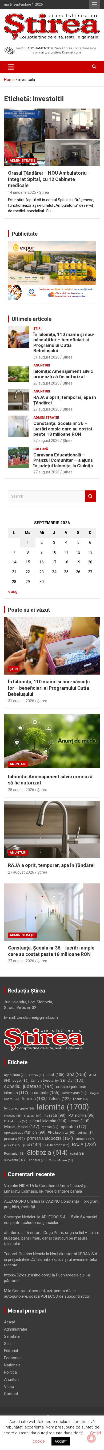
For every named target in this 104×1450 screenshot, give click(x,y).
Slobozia (47, 1152)
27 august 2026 (46, 409)
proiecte (12, 1145)
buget (21, 1080)
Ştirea (44, 192)
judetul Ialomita (48, 1121)
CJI (76, 1080)
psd (32, 1144)
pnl (39, 1132)
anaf (55, 1075)
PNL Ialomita (61, 1132)
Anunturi (41, 365)
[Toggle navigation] (11, 67)
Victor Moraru (61, 1160)
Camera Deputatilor (48, 1080)
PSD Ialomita (56, 1145)
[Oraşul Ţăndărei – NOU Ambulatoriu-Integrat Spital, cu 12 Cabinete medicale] (52, 137)
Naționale (12, 1365)
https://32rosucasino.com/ (27, 1275)
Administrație (22, 160)
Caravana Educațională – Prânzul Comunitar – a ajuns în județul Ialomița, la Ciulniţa (63, 460)
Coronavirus (74, 1093)
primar (86, 1132)
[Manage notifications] (91, 1438)
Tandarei (37, 1160)
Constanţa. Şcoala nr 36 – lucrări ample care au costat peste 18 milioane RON (63, 429)
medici (50, 1127)
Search (90, 496)
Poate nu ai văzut (29, 610)
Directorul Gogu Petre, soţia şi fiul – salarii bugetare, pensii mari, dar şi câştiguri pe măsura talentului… (51, 1238)
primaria (14, 1138)
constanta (44, 1092)
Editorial (11, 1350)
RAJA (84, 1144)
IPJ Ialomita (81, 1115)
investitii (54, 1115)
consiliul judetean (29, 1086)
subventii (14, 1160)
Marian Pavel (21, 1126)
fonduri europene (19, 1108)
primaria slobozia (50, 1138)
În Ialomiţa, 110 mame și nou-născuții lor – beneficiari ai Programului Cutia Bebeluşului (64, 342)
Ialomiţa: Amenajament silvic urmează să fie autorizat (63, 374)
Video (9, 1386)
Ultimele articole (31, 319)
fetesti (60, 1098)
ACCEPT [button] (61, 1441)
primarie (84, 1139)
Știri (37, 328)
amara (36, 1075)
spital (77, 1153)
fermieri (34, 1098)
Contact (11, 1393)
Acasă (9, 1322)
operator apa (17, 1132)
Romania (14, 1153)
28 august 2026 (46, 383)
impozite (13, 1115)
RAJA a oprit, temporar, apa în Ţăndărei (51, 865)
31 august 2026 (46, 357)
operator (73, 1126)
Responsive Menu (94, 4)
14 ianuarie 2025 (22, 192)
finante (81, 1099)
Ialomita (62, 1106)
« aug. (13, 591)
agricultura (15, 1075)
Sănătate (12, 1336)
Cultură (40, 449)
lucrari (79, 1121)
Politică (10, 1372)
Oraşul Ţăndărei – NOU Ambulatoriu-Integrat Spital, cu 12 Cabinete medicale (48, 179)
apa (77, 1074)
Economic (13, 1358)
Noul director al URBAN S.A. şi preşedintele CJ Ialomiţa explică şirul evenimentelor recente (51, 1259)
